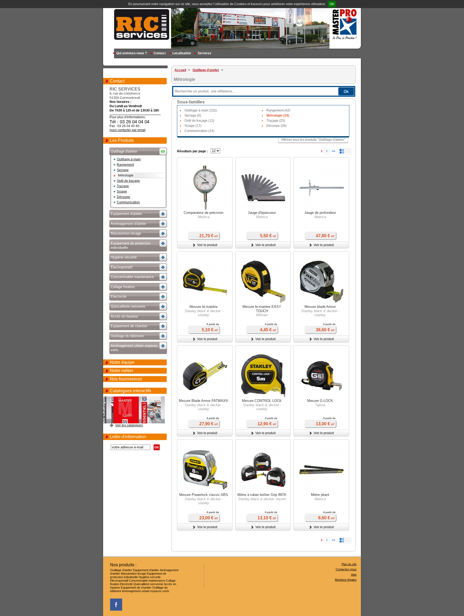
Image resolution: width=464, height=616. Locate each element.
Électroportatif (119, 580)
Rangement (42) (278, 110)
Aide (354, 574)
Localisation (181, 53)
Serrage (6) (192, 115)
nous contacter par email (128, 130)
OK (156, 447)
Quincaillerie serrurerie (148, 584)
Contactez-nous (346, 569)
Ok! (331, 4)
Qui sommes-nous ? (131, 53)
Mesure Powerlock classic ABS (203, 495)
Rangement (125, 165)
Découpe (123, 197)
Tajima (320, 405)
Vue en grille (348, 151)
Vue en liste (342, 151)
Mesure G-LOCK (320, 401)
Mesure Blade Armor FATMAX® (203, 401)
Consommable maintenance (147, 580)
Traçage (123, 186)
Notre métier (121, 370)
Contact (160, 53)
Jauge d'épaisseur (262, 213)
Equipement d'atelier (146, 570)
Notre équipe (122, 362)
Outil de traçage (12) (199, 121)
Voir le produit (207, 245)
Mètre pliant (320, 495)
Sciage (122, 191)
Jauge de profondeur (320, 213)
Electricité (126, 584)
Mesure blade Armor (320, 307)
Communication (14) (199, 131)
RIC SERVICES (141, 24)
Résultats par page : (192, 151)
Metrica (203, 217)
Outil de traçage (128, 181)
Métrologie (125, 175)
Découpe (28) (276, 126)
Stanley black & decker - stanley (203, 313)
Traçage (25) (275, 121)
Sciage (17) (192, 126)
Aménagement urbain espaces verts (145, 591)
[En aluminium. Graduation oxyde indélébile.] (321, 470)
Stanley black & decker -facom (262, 499)
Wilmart (262, 315)
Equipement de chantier (136, 587)
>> (333, 151)
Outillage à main (129, 159)
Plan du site (349, 564)
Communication (128, 202)
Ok (346, 91)
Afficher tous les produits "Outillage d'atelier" (313, 140)
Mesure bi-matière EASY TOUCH (261, 309)
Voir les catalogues (129, 425)
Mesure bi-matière (204, 307)
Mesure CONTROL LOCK (262, 401)
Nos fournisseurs (126, 379)
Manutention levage (133, 573)
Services (204, 53)
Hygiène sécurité (150, 577)
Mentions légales (346, 579)
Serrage (123, 170)
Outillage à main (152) (200, 110)
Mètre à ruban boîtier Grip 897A (261, 495)
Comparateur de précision (203, 213)
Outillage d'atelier (121, 570)
